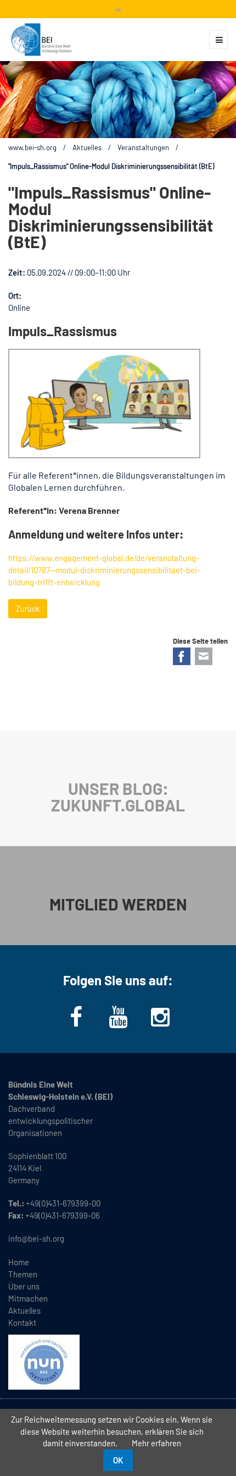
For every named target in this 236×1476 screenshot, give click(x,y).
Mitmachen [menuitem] (28, 1298)
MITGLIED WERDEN (118, 904)
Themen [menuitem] (22, 1274)
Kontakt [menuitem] (22, 1322)
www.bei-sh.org (32, 147)
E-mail (203, 656)
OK (118, 1460)
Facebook (181, 656)
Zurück (28, 608)
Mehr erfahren (156, 1443)
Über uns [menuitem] (24, 1286)
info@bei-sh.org (36, 1238)
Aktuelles (87, 147)
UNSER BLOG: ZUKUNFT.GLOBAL (118, 796)
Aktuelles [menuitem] (24, 1310)
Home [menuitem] (18, 1262)
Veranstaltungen (143, 147)
